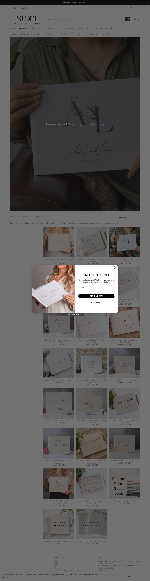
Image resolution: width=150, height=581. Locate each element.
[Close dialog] (115, 267)
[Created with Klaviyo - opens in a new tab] (75, 314)
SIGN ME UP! (96, 296)
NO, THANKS (96, 303)
